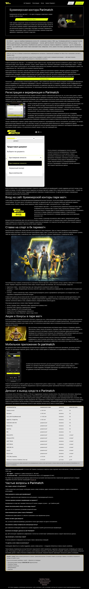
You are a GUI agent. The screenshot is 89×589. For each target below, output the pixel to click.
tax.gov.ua (33, 479)
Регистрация (79, 3)
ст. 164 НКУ (35, 473)
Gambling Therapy (12, 564)
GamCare (10, 569)
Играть (71, 3)
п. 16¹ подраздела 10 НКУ (47, 475)
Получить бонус (31, 19)
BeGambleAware (12, 567)
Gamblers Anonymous (13, 566)
